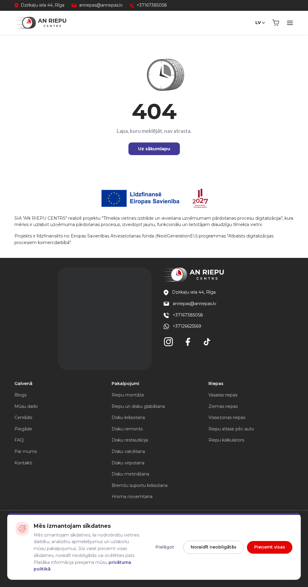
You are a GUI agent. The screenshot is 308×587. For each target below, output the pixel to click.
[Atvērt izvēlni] (290, 22)
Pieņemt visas (269, 547)
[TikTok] (207, 342)
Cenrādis (23, 417)
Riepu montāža (128, 395)
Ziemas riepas (223, 406)
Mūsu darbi (26, 406)
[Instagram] (168, 342)
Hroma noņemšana (132, 496)
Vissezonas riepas (226, 417)
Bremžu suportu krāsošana (140, 485)
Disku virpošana (128, 463)
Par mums (25, 451)
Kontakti (23, 463)
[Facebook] (187, 342)
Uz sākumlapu (154, 148)
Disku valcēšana (128, 451)
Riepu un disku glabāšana (138, 406)
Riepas (215, 383)
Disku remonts (127, 429)
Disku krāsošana (128, 417)
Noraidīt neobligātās (213, 547)
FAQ (19, 440)
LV (258, 22)
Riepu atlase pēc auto (231, 429)
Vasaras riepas (222, 395)
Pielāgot (165, 547)
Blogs (20, 395)
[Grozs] (275, 23)
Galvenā (23, 383)
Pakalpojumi (125, 383)
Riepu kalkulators (226, 440)
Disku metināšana (130, 474)
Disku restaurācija (130, 440)
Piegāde (23, 429)
